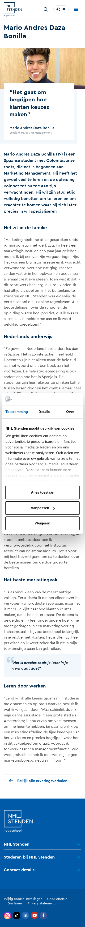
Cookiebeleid (57, 899)
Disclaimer (15, 903)
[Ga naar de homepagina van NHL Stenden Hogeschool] (13, 9)
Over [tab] (70, 412)
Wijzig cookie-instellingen (23, 899)
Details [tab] (44, 412)
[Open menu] (76, 9)
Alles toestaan (42, 493)
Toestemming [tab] (16, 412)
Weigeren (42, 523)
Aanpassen (40, 508)
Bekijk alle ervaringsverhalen (42, 781)
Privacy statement (41, 903)
